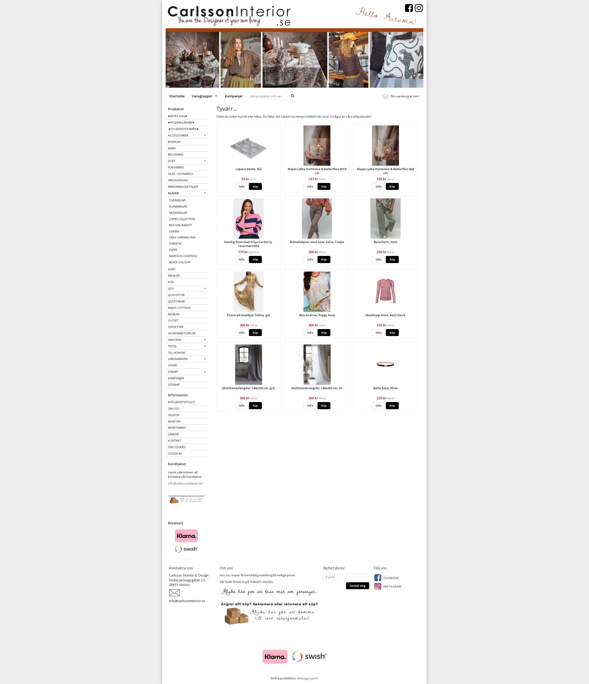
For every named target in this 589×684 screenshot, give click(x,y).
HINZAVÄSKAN (178, 180)
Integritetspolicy (181, 402)
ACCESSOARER (178, 135)
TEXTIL (172, 346)
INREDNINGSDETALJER (183, 187)
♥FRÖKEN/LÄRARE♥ (181, 122)
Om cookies (177, 447)
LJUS (171, 288)
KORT (172, 269)
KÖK (171, 282)
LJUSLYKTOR (176, 295)
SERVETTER (175, 327)
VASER (172, 365)
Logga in (175, 453)
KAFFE (173, 250)
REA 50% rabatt (180, 225)
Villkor (173, 415)
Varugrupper (202, 96)
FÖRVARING (176, 167)
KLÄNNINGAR (178, 206)
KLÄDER (173, 193)
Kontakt (174, 440)
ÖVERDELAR (177, 200)
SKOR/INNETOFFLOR (182, 333)
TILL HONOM (176, 353)
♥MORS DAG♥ (177, 116)
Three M (175, 243)
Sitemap (174, 385)
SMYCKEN (174, 340)
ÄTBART (173, 372)
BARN (172, 148)
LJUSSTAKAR (176, 301)
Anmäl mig (358, 586)
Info (242, 186)
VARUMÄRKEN (177, 359)
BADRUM (174, 142)
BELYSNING (175, 154)
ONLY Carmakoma (182, 237)
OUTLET (173, 320)
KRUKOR (174, 275)
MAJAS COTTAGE (179, 308)
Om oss (173, 408)
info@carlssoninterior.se (185, 483)
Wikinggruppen (307, 678)
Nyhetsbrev (177, 428)
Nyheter (174, 421)
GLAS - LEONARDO (180, 174)
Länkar (173, 434)
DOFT (171, 161)
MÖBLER (173, 314)
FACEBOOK (391, 578)
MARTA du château (183, 256)
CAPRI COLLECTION (182, 219)
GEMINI (174, 231)
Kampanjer (234, 96)
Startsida (177, 96)
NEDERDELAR (178, 213)
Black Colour (179, 262)
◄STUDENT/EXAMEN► (183, 129)
